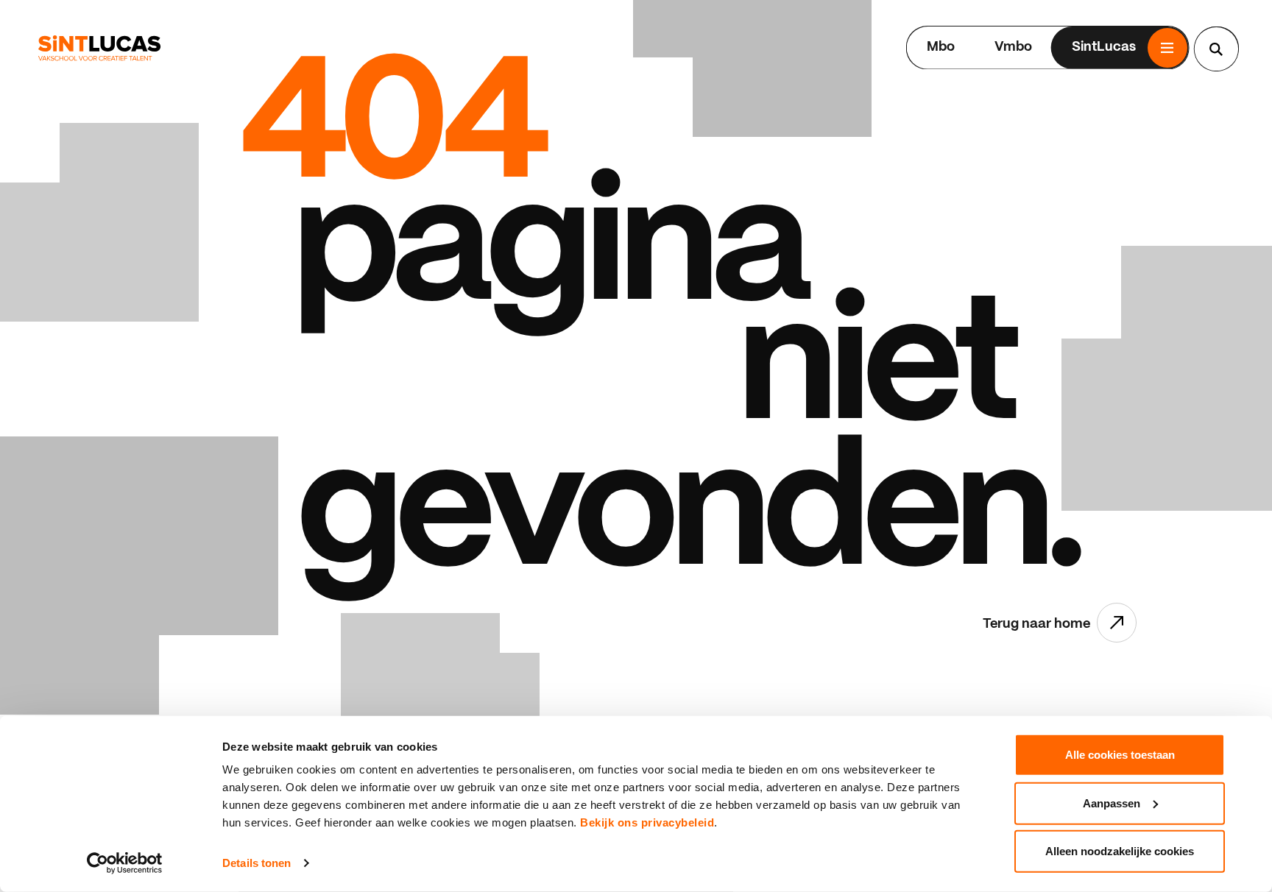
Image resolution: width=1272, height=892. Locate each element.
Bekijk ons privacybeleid (647, 822)
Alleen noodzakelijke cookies (1119, 851)
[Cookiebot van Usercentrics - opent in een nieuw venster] (124, 863)
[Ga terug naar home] (99, 48)
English (863, 47)
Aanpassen (1111, 802)
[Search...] (1216, 49)
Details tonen (256, 863)
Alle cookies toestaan (1120, 754)
